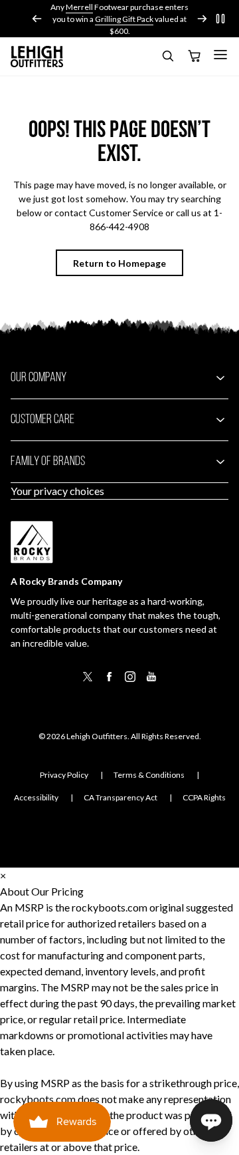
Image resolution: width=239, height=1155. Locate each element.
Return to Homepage (119, 263)
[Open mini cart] (194, 57)
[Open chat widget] (211, 1120)
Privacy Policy (64, 775)
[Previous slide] (37, 19)
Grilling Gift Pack (124, 19)
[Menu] (220, 55)
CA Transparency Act (120, 797)
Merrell (79, 7)
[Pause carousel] (220, 19)
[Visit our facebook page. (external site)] (109, 681)
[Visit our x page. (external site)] (88, 681)
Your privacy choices (57, 490)
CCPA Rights (204, 797)
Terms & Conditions (149, 775)
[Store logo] (37, 56)
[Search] (167, 58)
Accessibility (36, 797)
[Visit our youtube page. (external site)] (151, 681)
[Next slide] (202, 19)
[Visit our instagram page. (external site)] (130, 681)
